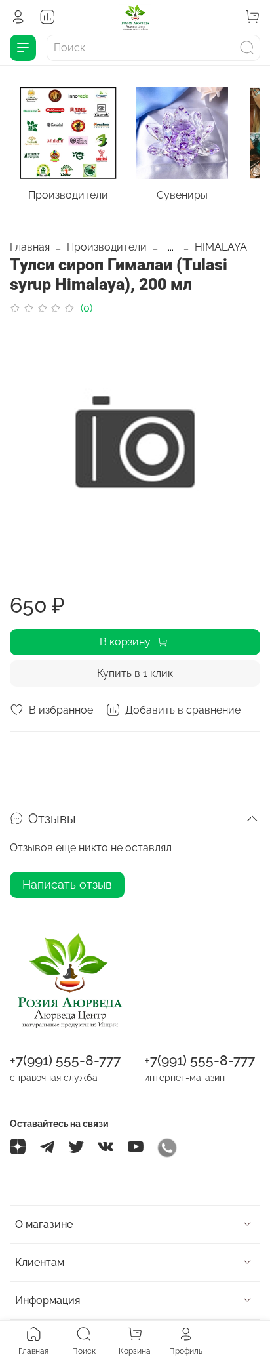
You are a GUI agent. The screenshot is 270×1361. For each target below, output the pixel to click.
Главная (30, 247)
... (171, 247)
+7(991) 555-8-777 (65, 1060)
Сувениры (182, 196)
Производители (68, 196)
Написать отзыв (67, 884)
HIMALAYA (221, 247)
